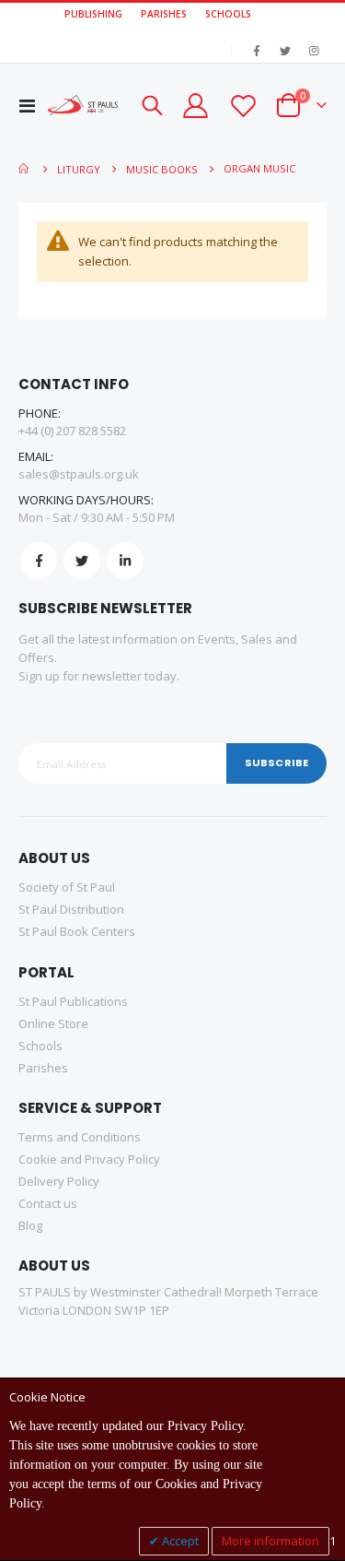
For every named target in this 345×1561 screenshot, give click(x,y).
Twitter (81, 560)
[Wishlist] (242, 105)
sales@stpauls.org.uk (78, 474)
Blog (30, 1225)
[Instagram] (314, 51)
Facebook (38, 560)
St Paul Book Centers (76, 931)
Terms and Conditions (79, 1137)
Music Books (162, 169)
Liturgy (78, 169)
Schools (40, 1045)
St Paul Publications (73, 1001)
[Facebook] (257, 51)
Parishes (43, 1067)
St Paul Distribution (71, 909)
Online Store (53, 1023)
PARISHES (164, 13)
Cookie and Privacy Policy (89, 1159)
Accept (179, 1540)
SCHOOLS (228, 13)
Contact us (47, 1203)
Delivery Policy (58, 1181)
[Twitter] (285, 51)
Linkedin (125, 560)
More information (270, 1540)
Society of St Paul (66, 887)
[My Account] (195, 105)
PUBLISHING (93, 13)
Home (24, 169)
